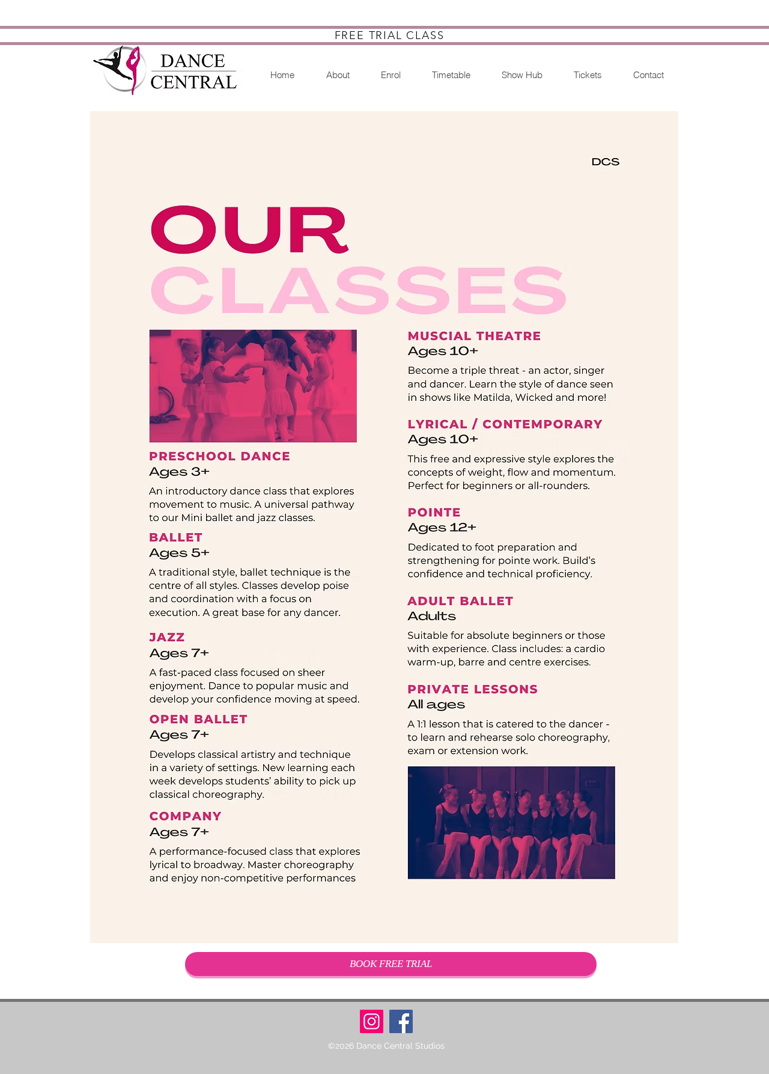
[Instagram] (371, 1021)
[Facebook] (401, 1021)
